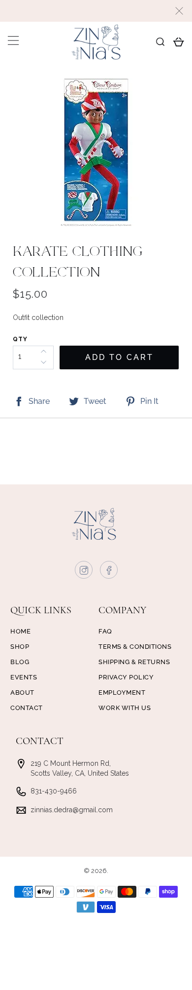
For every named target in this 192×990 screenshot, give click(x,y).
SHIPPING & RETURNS (134, 662)
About (22, 692)
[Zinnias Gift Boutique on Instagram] (84, 572)
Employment (121, 692)
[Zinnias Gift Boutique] (96, 42)
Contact (26, 708)
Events (23, 677)
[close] (179, 11)
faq (105, 631)
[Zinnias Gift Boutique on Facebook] (109, 572)
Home (20, 631)
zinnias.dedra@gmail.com (72, 810)
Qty (20, 339)
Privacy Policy (126, 677)
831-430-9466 (54, 791)
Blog (19, 662)
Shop (19, 646)
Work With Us (124, 708)
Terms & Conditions (134, 646)
